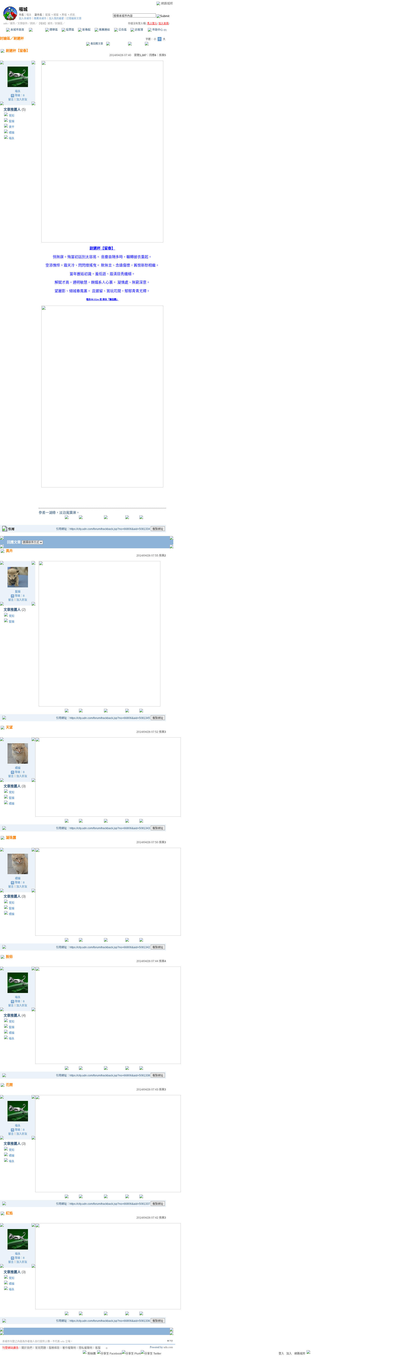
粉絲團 (92, 1353)
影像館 (86, 29)
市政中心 (158, 29)
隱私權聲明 (85, 1348)
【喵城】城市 (45, 23)
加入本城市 (25, 18)
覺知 (11, 115)
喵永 (28, 14)
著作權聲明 (69, 1348)
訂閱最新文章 (73, 18)
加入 (289, 1353)
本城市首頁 (17, 29)
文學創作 (23, 23)
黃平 (11, 127)
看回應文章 (96, 43)
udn (5, 23)
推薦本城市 (40, 18)
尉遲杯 (19, 38)
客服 (98, 1348)
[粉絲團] (84, 1352)
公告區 (122, 29)
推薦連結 (104, 29)
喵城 (23, 9)
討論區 (37, 29)
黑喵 (64, 14)
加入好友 (21, 99)
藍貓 (47, 14)
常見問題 (40, 1348)
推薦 (162, 55)
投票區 (69, 29)
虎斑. (73, 14)
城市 (12, 23)
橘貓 (55, 14)
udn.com (168, 1347)
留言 (11, 99)
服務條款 (54, 1348)
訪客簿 (138, 29)
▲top (170, 1340)
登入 (281, 1353)
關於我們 (26, 1348)
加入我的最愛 (56, 18)
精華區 (53, 29)
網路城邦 (167, 3)
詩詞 (32, 23)
